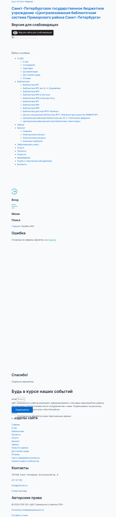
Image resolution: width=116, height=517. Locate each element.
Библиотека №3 (31, 91)
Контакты (22, 164)
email (14, 399)
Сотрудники (29, 65)
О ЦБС (20, 58)
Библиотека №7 (31, 101)
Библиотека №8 (31, 105)
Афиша (20, 124)
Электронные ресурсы (34, 138)
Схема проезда (19, 491)
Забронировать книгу (28, 144)
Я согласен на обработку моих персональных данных (44, 416)
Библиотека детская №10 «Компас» (41, 111)
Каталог (21, 128)
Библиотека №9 (31, 108)
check (14, 413)
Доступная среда (31, 75)
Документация (30, 71)
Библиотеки (23, 81)
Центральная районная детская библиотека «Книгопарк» (52, 121)
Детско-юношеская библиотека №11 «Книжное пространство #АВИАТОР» (60, 114)
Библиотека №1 (31, 85)
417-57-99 (17, 480)
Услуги (20, 148)
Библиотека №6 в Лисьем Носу (39, 98)
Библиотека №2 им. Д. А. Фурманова (41, 88)
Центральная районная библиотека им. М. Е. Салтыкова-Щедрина (56, 118)
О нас (25, 61)
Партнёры (28, 68)
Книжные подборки (33, 141)
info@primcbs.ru (19, 485)
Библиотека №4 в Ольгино (36, 94)
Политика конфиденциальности (28, 510)
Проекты (21, 151)
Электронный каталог (34, 134)
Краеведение (23, 157)
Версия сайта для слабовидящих (35, 32)
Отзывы (27, 78)
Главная (16, 226)
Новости (21, 154)
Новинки (27, 131)
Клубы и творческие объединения (34, 161)
